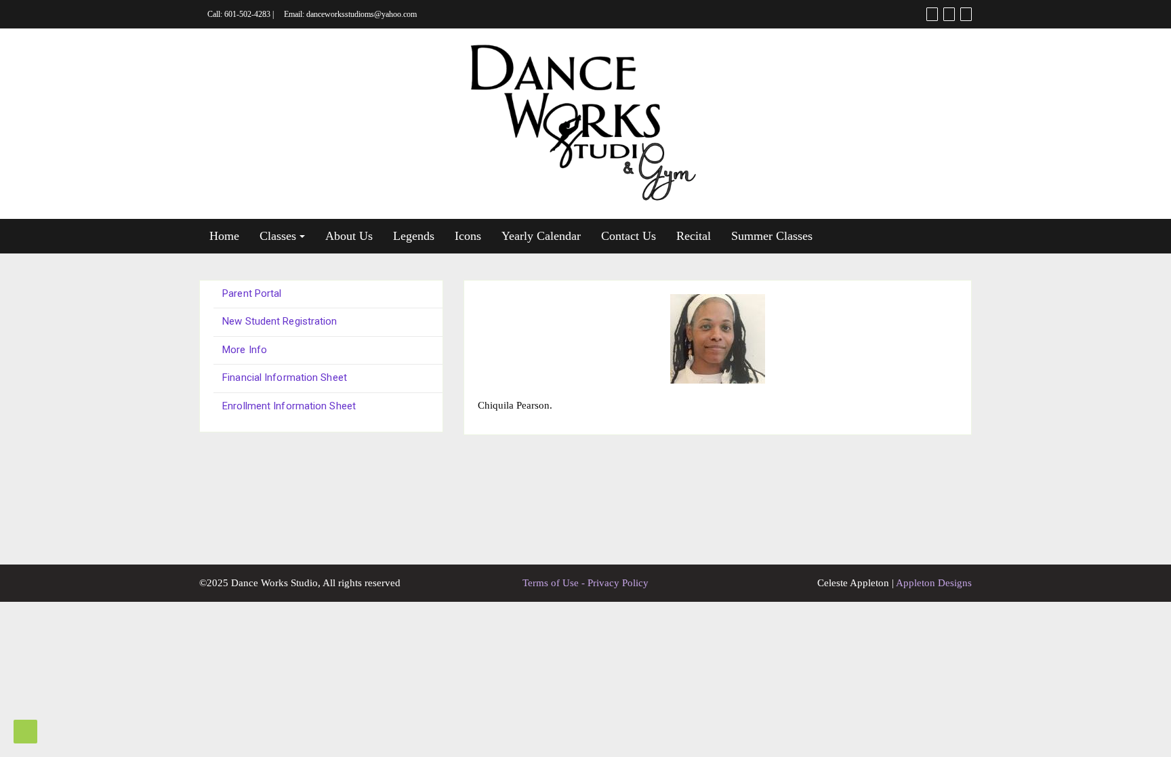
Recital (693, 236)
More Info (244, 350)
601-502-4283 (247, 14)
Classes (278, 236)
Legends (413, 236)
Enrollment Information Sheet (289, 406)
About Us (349, 236)
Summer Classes (772, 236)
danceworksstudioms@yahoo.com (361, 14)
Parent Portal (251, 293)
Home (224, 236)
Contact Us (628, 236)
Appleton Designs (934, 582)
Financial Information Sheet (284, 377)
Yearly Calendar (541, 236)
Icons (468, 236)
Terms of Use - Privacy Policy (585, 582)
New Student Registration (279, 321)
